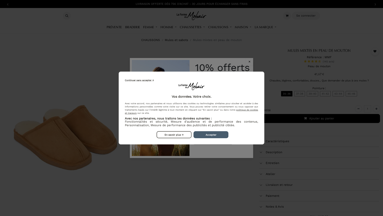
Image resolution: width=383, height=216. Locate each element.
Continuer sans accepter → (139, 80)
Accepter (211, 134)
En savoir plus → (174, 134)
